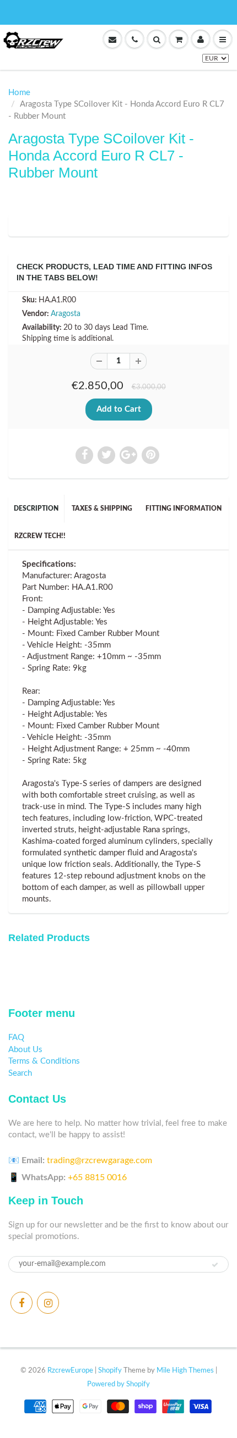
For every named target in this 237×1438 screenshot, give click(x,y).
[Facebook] (21, 1303)
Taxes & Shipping (102, 508)
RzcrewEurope (70, 1370)
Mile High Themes (185, 1370)
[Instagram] (48, 1303)
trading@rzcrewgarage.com (99, 1160)
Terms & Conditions (44, 1061)
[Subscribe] (215, 1265)
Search (20, 1073)
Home (19, 93)
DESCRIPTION (36, 508)
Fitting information (184, 508)
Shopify (110, 1370)
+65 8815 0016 (97, 1177)
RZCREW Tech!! (40, 536)
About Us (25, 1050)
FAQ (16, 1037)
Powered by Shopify (118, 1384)
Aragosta (65, 314)
